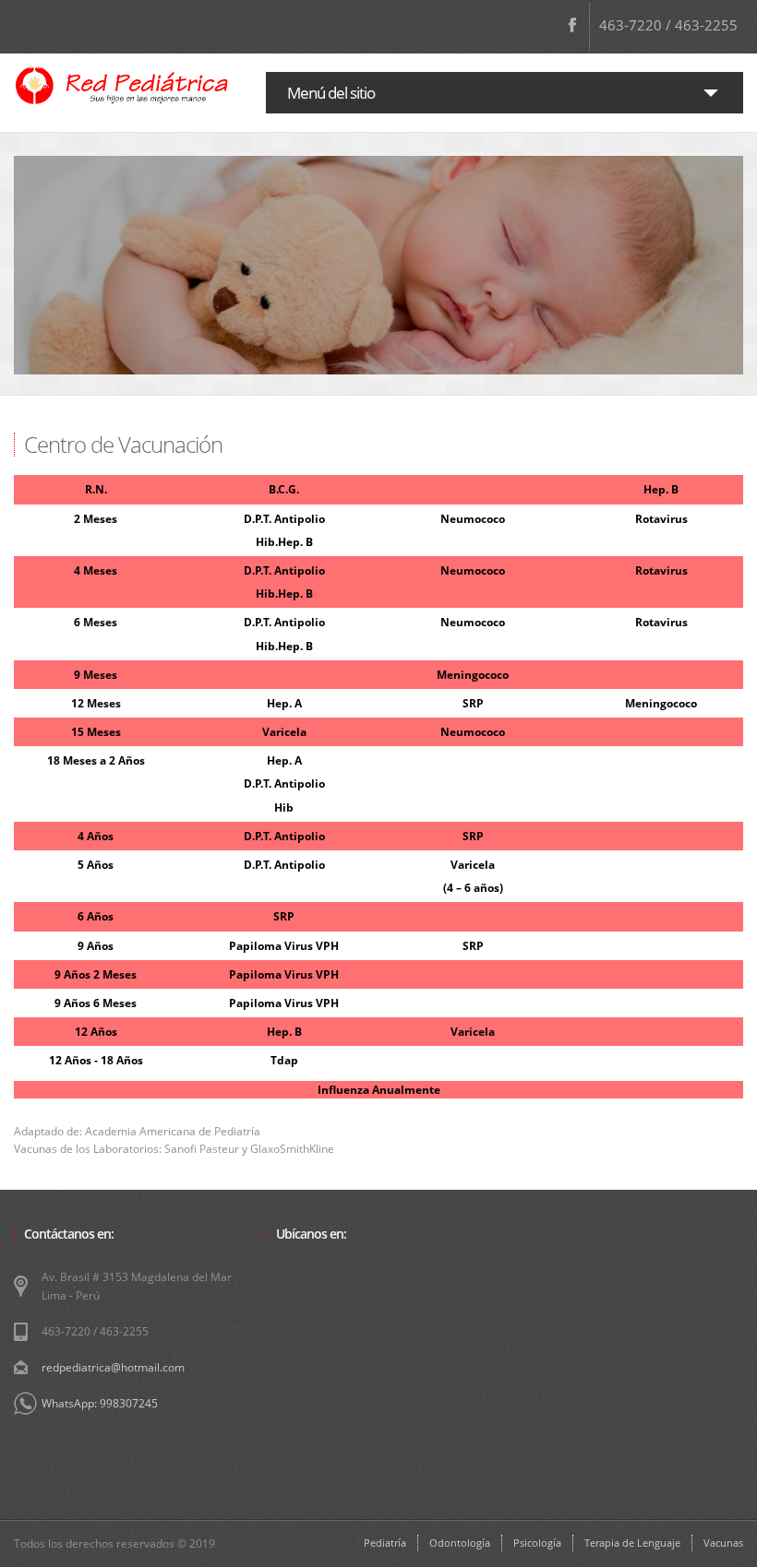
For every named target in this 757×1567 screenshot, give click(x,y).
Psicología (537, 1542)
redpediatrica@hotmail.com (113, 1367)
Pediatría (385, 1542)
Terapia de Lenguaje (632, 1542)
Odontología (459, 1542)
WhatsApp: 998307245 (100, 1403)
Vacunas (723, 1542)
